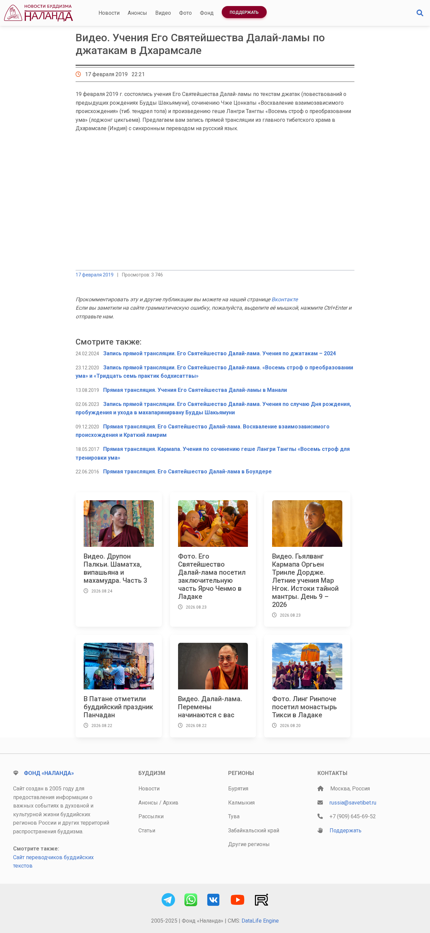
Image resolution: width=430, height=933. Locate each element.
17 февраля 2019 (95, 274)
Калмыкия (241, 802)
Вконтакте (284, 299)
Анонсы (137, 13)
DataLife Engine (260, 921)
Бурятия (238, 788)
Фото (185, 13)
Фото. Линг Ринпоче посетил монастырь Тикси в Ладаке (304, 707)
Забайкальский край (253, 830)
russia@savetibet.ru (353, 802)
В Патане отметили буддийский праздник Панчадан (118, 707)
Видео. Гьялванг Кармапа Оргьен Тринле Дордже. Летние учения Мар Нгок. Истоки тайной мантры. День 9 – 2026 (305, 580)
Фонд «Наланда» (49, 773)
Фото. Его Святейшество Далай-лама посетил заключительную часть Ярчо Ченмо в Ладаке (212, 576)
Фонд (207, 13)
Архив (170, 802)
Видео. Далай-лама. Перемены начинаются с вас (210, 707)
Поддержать (244, 12)
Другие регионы (249, 844)
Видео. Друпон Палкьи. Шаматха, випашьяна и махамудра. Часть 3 (115, 568)
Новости (109, 13)
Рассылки (151, 816)
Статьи (146, 830)
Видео (163, 13)
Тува (234, 816)
